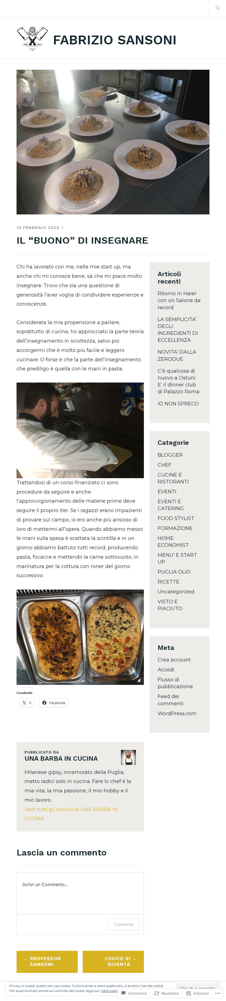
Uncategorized (176, 592)
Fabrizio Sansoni (115, 40)
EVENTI (167, 492)
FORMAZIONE (175, 528)
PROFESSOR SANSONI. (45, 961)
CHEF (164, 465)
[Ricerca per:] (217, 8)
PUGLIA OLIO (174, 572)
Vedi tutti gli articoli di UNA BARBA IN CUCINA (71, 814)
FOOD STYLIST (176, 518)
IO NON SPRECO (178, 404)
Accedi (166, 670)
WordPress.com (177, 714)
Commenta (123, 924)
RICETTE (168, 582)
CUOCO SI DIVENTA (117, 961)
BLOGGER (170, 455)
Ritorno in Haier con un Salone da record (179, 300)
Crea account (174, 660)
